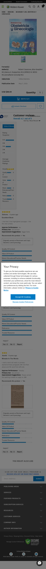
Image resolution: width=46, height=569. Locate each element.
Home (3, 12)
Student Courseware (21, 1)
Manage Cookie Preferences (15, 542)
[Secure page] (32, 542)
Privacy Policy (8, 536)
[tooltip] (4, 117)
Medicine (11, 12)
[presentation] (17, 397)
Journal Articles (7, 1)
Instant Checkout (20, 106)
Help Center (39, 536)
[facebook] (11, 554)
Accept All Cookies (23, 297)
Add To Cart (24, 99)
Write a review (9, 126)
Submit (39, 479)
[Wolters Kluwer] (15, 6)
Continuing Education (37, 1)
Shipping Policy (19, 536)
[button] (39, 563)
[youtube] (36, 554)
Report (19, 344)
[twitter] (23, 554)
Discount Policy (29, 536)
